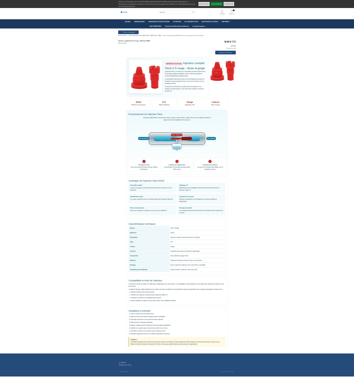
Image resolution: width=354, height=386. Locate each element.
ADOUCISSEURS (139, 21)
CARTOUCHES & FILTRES (210, 21)
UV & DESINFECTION (191, 21)
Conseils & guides (198, 26)
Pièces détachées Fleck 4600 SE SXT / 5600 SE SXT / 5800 (145, 35)
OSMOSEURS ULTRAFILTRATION (158, 21)
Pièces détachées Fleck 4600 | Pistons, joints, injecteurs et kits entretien (183, 35)
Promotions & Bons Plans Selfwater (177, 26)
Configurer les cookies (125, 365)
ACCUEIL (128, 21)
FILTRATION (177, 21)
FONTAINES (225, 21)
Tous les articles (122, 35)
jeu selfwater (122, 362)
